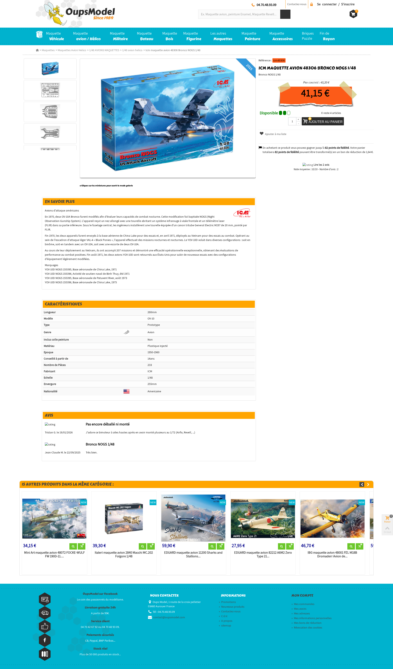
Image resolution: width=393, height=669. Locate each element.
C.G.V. (223, 616)
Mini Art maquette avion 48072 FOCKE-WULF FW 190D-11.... (54, 554)
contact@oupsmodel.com (169, 617)
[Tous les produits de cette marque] (242, 212)
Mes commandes (302, 604)
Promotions (227, 602)
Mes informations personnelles (311, 618)
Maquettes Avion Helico (72, 50)
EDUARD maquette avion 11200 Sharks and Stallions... (193, 554)
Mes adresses (300, 613)
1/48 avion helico (132, 50)
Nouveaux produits (231, 606)
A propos (225, 621)
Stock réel (100, 649)
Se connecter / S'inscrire (336, 4)
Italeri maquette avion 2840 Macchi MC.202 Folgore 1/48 (124, 554)
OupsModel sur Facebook (100, 594)
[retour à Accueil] (37, 50)
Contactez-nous (296, 4)
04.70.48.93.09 (266, 4)
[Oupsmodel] (75, 13)
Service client (100, 621)
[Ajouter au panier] (81, 546)
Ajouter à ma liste (275, 134)
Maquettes (48, 50)
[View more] (73, 546)
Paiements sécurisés (100, 635)
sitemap (225, 625)
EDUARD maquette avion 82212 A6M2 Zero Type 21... (263, 554)
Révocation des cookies (306, 627)
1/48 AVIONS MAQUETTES (104, 50)
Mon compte (302, 596)
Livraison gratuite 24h (100, 607)
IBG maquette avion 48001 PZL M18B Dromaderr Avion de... (332, 554)
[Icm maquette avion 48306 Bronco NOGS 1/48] (50, 68)
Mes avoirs (298, 609)
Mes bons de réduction (306, 623)
